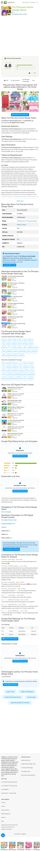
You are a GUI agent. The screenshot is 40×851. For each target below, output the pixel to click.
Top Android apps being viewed (9, 782)
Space (24, 374)
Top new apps (31, 697)
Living (31, 367)
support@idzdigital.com (8, 523)
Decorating (22, 351)
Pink (25, 363)
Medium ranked (21, 224)
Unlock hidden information (20, 456)
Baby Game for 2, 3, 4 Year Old (15, 413)
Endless (9, 367)
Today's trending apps (27, 691)
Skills (9, 340)
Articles (3, 817)
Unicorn (10, 370)
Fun (19, 363)
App (4, 344)
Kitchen (31, 378)
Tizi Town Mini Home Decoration (15, 290)
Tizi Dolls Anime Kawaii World (15, 317)
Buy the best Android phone (28, 775)
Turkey (11, 631)
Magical (15, 367)
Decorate (34, 351)
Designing (4, 378)
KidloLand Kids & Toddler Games (15, 407)
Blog (2, 821)
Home (9, 344)
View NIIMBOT (5, 789)
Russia (11, 634)
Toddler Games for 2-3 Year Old (15, 394)
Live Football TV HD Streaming (9, 785)
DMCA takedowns (5, 813)
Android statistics (25, 760)
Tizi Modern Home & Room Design (16, 323)
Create (9, 363)
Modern (26, 367)
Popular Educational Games (13, 697)
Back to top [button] (36, 836)
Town (3, 351)
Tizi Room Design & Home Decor (15, 310)
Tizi (9, 347)
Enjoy (25, 340)
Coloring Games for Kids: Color (15, 387)
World (19, 347)
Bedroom (15, 370)
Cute (25, 378)
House (19, 344)
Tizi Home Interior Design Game (15, 276)
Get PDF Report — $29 (9, 265)
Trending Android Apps (27, 767)
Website (3, 527)
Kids (20, 340)
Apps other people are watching (20, 702)
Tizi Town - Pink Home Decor (14, 296)
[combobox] (29, 2)
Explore (30, 347)
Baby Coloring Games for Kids (15, 433)
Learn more (19, 262)
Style (3, 374)
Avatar (14, 347)
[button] (20, 531)
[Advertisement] (20, 36)
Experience (19, 378)
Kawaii (21, 370)
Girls (32, 370)
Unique (9, 355)
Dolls (27, 370)
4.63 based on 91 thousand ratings (27, 221)
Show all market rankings (10, 638)
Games (4, 347)
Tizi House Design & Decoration (15, 303)
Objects (31, 340)
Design (14, 344)
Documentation (5, 810)
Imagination (31, 374)
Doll (21, 367)
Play (25, 347)
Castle (3, 355)
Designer (15, 355)
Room (28, 351)
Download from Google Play (20, 114)
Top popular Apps (25, 771)
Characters (10, 374)
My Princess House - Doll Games (16, 283)
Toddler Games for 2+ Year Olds (15, 427)
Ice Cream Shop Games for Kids (15, 420)
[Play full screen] (35, 73)
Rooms (16, 351)
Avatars (4, 340)
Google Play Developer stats (28, 764)
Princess (25, 344)
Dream (31, 344)
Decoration (11, 378)
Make (14, 340)
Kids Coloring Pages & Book (14, 400)
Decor (3, 363)
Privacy (3, 806)
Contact (3, 802)
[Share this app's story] (29, 73)
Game (14, 363)
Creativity (21, 355)
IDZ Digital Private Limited (22, 384)
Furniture (30, 363)
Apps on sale (10, 691)
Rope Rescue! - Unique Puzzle (8, 793)
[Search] (37, 2)
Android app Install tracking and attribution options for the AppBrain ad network (9, 827)
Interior (36, 347)
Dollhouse (9, 351)
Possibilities (18, 374)
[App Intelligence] (3, 835)
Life (4, 367)
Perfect (4, 370)
